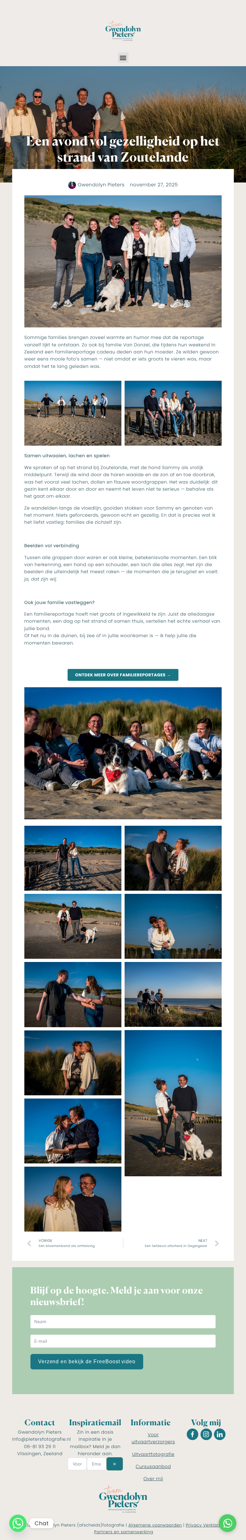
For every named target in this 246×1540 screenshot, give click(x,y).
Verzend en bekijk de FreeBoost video (87, 1361)
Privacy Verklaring (206, 1525)
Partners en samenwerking (123, 1532)
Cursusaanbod (153, 1466)
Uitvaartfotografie (153, 1454)
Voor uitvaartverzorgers (153, 1438)
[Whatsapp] (18, 1523)
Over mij (153, 1478)
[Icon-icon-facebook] (192, 1434)
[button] (123, 57)
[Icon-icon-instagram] (206, 1434)
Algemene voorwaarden (155, 1525)
